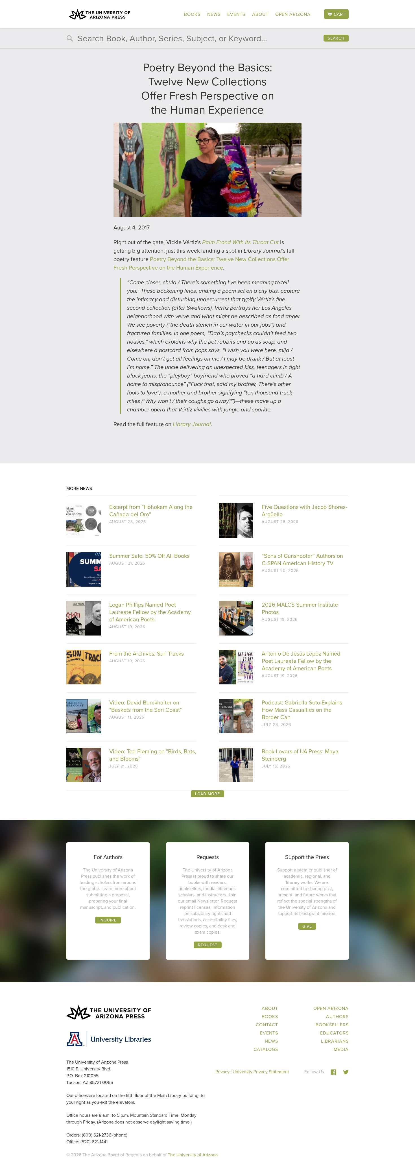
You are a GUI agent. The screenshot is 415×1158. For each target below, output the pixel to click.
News (213, 14)
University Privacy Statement (261, 1071)
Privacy (222, 1071)
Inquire (108, 920)
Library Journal (192, 424)
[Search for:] (207, 39)
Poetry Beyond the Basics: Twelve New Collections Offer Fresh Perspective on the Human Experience (201, 263)
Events (236, 14)
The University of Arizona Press (99, 14)
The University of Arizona (193, 1155)
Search (336, 38)
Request (207, 945)
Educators (334, 1033)
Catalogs (266, 1049)
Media (341, 1049)
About (260, 14)
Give (307, 926)
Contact (267, 1025)
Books (192, 14)
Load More (207, 794)
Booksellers (332, 1025)
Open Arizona (293, 14)
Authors (337, 1016)
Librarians (335, 1041)
